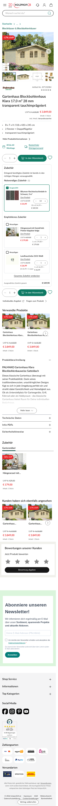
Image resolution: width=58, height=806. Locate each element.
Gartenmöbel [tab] (8, 448)
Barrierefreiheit (46, 798)
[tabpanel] (28, 472)
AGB (36, 796)
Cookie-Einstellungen (31, 798)
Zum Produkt (25, 197)
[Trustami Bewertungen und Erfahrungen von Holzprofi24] (9, 729)
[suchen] (49, 13)
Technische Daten (11, 418)
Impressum (28, 796)
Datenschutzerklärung (12, 798)
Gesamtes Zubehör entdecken (27, 276)
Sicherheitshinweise (13, 432)
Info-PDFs (7, 425)
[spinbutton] (10, 158)
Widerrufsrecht (45, 796)
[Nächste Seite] (48, 51)
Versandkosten (45, 783)
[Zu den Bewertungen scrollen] (46, 90)
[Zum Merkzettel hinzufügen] (50, 157)
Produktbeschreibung (13, 360)
